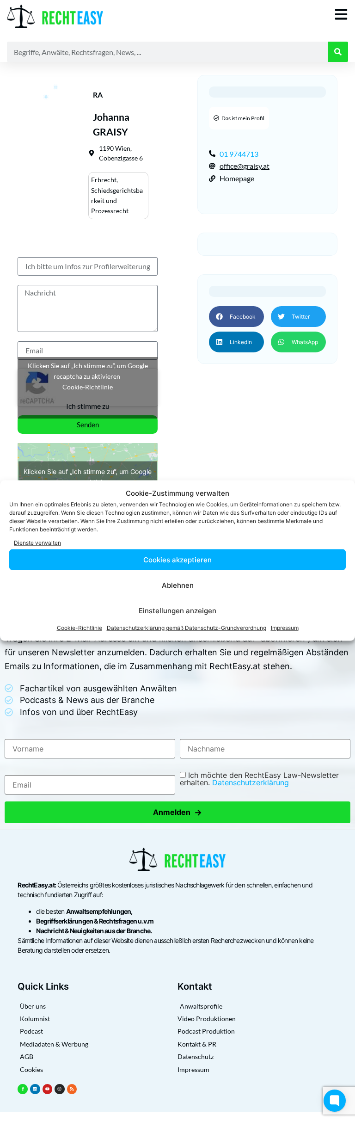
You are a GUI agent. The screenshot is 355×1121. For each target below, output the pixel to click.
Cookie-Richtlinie (79, 627)
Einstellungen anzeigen (177, 610)
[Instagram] (60, 1089)
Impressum (285, 627)
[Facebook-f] (23, 1089)
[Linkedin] (35, 1089)
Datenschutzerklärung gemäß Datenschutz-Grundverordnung (186, 627)
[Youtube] (48, 1089)
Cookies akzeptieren (177, 559)
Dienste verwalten (37, 542)
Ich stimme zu (88, 405)
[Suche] (338, 52)
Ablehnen (178, 584)
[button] (236, 316)
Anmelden (177, 812)
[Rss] (72, 1089)
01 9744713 (239, 153)
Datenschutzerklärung (250, 782)
